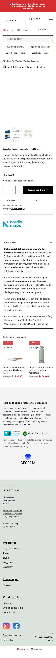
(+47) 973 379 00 (11, 516)
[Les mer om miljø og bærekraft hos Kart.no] (11, 433)
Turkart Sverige (31, 61)
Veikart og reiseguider (15, 52)
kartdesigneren (9, 421)
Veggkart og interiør (40, 52)
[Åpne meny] (51, 19)
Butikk (7, 61)
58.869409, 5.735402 (12, 510)
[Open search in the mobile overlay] (28, 38)
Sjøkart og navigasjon (40, 46)
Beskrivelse (10, 242)
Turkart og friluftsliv (15, 46)
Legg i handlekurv (38, 189)
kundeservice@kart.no (12, 513)
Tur (13, 61)
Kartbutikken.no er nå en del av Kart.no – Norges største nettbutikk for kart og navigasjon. (28, 5)
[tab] (28, 242)
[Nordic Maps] (13, 224)
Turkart (19, 61)
